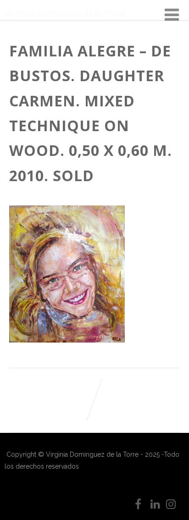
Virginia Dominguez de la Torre (65, 13)
